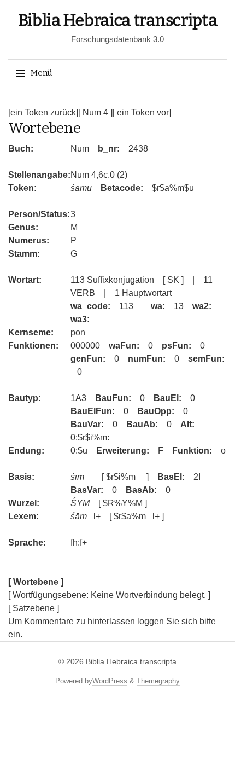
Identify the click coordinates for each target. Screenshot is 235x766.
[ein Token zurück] (43, 112)
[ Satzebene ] (33, 608)
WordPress (109, 681)
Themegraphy (158, 681)
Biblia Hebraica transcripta (118, 20)
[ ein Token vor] (142, 112)
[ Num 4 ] (95, 112)
